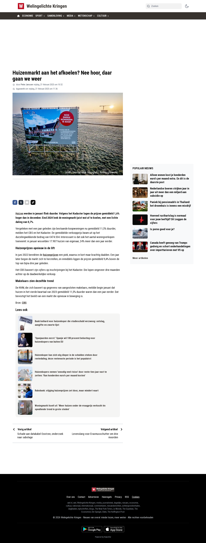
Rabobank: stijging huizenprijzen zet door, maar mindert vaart (66, 390)
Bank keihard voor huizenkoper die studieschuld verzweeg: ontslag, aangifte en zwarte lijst (70, 323)
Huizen (19, 213)
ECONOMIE (27, 15)
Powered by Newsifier (103, 537)
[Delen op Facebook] (15, 202)
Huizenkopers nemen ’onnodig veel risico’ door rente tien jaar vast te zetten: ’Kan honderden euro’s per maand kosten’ (71, 373)
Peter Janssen (27, 84)
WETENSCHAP (85, 15)
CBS (24, 302)
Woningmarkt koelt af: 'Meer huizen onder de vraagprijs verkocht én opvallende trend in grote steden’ (70, 407)
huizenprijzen (50, 254)
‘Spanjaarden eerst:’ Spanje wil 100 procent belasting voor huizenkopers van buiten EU (65, 340)
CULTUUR (101, 15)
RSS (127, 497)
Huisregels (107, 497)
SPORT (39, 15)
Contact (81, 497)
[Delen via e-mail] (27, 202)
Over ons (71, 497)
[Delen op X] (21, 202)
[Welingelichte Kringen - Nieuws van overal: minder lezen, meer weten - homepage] (43, 6)
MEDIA (70, 15)
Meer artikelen (140, 258)
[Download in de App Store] (114, 529)
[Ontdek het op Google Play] (92, 529)
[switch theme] (187, 6)
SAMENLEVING (54, 15)
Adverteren (93, 497)
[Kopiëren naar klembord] (33, 202)
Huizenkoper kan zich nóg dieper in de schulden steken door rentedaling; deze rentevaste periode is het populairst (66, 357)
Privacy (118, 497)
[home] (18, 15)
